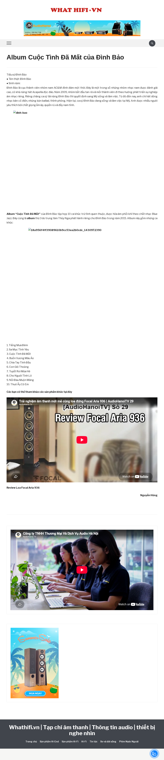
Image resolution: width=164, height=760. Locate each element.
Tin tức (93, 741)
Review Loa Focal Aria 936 (23, 487)
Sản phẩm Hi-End (49, 741)
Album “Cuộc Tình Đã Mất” (23, 213)
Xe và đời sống (108, 741)
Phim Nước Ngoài (129, 741)
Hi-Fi (84, 741)
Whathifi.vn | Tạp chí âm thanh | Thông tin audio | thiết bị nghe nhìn (82, 730)
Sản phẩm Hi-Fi (70, 741)
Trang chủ (31, 741)
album (31, 218)
